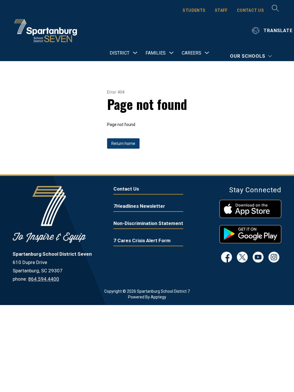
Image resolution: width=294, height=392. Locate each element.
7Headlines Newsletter (139, 206)
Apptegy (158, 297)
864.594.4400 (43, 279)
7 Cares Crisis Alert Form (142, 240)
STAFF (221, 10)
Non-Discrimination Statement (148, 223)
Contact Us (126, 189)
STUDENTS (194, 10)
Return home (123, 143)
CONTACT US (250, 10)
